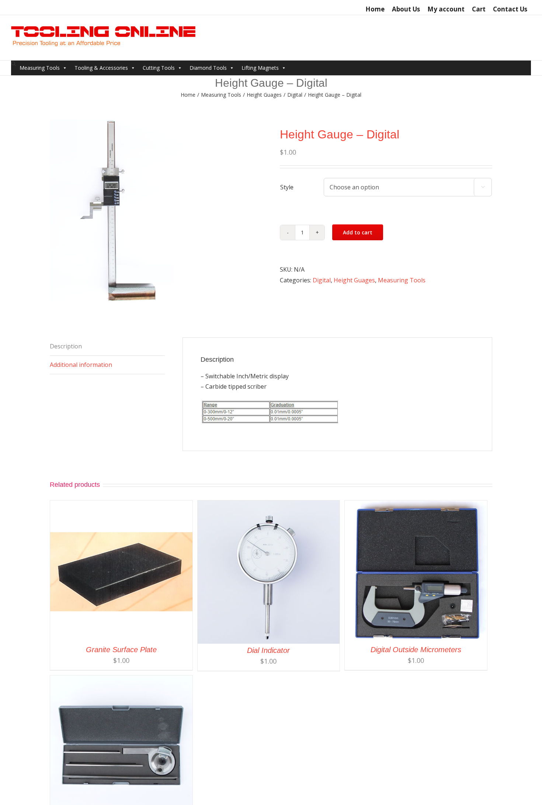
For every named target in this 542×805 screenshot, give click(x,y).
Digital (322, 280)
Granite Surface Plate (121, 650)
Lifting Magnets (260, 67)
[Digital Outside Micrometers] (416, 506)
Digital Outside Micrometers (416, 650)
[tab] (107, 346)
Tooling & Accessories (101, 67)
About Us (406, 9)
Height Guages (354, 280)
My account (446, 9)
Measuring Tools (40, 67)
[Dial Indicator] (269, 506)
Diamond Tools (208, 67)
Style (286, 187)
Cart (479, 9)
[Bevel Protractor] (121, 681)
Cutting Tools (159, 67)
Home (375, 9)
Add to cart (357, 232)
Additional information (81, 365)
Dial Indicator (268, 650)
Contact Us (510, 9)
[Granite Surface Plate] (121, 506)
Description (66, 346)
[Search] (13, 64)
